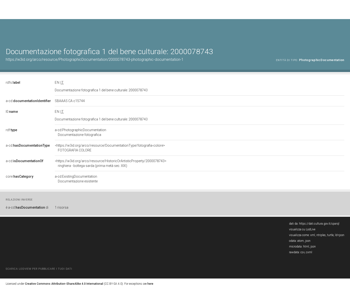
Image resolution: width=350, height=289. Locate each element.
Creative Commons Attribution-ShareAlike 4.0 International (64, 283)
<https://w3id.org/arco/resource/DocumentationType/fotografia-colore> (110, 148)
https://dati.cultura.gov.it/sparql (319, 223)
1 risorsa (61, 207)
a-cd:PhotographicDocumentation (80, 132)
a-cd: (28, 101)
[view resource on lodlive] (342, 31)
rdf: (11, 130)
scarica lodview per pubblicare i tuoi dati (39, 268)
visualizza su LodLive (302, 229)
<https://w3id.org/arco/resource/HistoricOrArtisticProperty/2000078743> (110, 163)
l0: (12, 112)
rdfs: (13, 82)
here (150, 283)
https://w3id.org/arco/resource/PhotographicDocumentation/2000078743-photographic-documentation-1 (95, 59)
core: (19, 176)
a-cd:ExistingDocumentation (76, 179)
